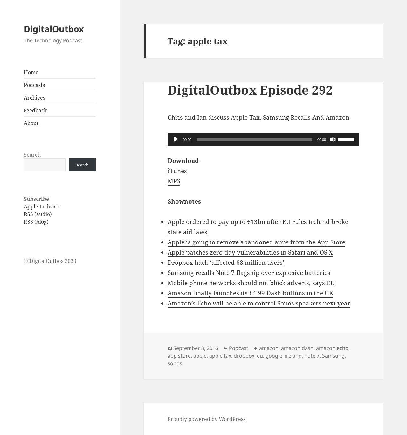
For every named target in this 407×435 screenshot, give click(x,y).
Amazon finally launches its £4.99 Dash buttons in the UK (250, 293)
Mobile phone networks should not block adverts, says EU (251, 283)
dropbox (244, 355)
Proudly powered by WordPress (206, 419)
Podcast (238, 348)
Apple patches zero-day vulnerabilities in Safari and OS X (250, 252)
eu (260, 355)
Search (32, 154)
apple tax (220, 355)
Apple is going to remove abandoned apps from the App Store (256, 242)
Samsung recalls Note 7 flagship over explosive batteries (249, 273)
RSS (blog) (36, 221)
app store (179, 355)
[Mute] (333, 139)
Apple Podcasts (42, 206)
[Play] (176, 139)
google (274, 355)
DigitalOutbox (54, 29)
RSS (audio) (38, 214)
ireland (293, 355)
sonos (175, 363)
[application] (263, 139)
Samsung (333, 355)
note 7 (312, 355)
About (31, 123)
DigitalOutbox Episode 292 (250, 89)
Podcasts (34, 84)
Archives (34, 97)
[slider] (347, 138)
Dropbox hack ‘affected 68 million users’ (226, 262)
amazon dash (297, 348)
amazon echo (332, 348)
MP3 (174, 181)
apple (200, 355)
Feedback (35, 110)
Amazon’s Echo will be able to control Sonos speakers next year (259, 303)
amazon (269, 348)
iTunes (177, 171)
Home (31, 72)
